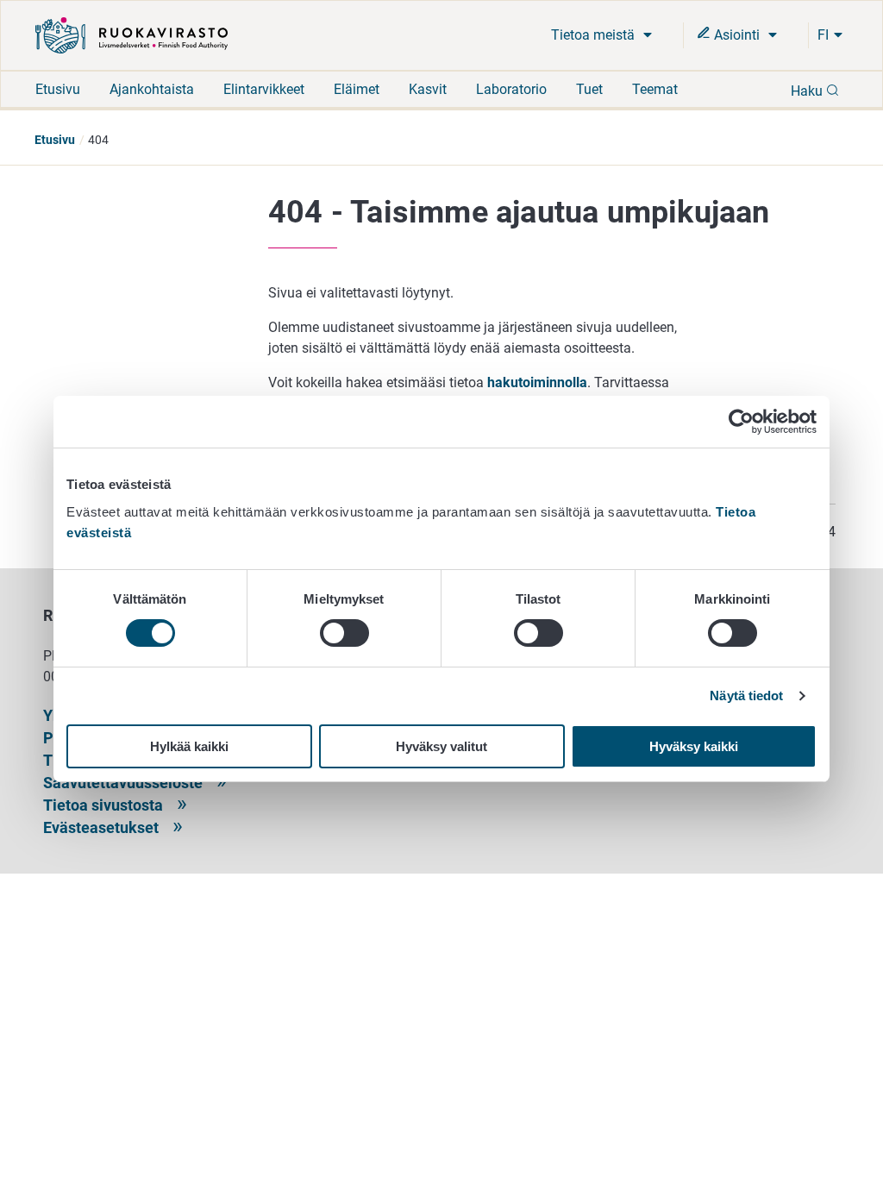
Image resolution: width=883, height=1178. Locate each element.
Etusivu (57, 89)
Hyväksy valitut (441, 746)
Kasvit (428, 89)
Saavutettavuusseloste (123, 783)
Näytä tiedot (746, 695)
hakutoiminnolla (537, 382)
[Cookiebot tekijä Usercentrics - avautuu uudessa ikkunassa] (741, 422)
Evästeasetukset (101, 827)
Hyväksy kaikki (693, 746)
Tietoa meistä (594, 35)
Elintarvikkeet (263, 89)
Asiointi (737, 35)
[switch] (344, 633)
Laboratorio (511, 89)
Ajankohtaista (152, 89)
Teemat (655, 89)
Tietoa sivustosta (103, 805)
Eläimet (356, 89)
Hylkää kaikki (189, 746)
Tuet (589, 89)
